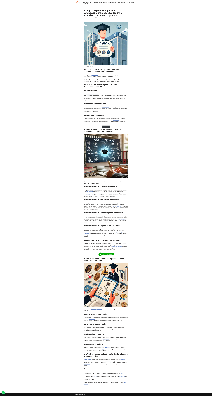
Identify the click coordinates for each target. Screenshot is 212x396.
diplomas (95, 181)
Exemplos (123, 2)
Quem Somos (85, 3)
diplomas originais (105, 107)
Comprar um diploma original (90, 371)
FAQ (127, 2)
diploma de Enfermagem (117, 246)
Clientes (87, 2)
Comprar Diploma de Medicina (96, 2)
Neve (76, 394)
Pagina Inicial (131, 2)
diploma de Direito (89, 191)
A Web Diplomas (87, 359)
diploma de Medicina (117, 206)
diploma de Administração (121, 219)
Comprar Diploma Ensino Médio (109, 2)
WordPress (83, 394)
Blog (84, 2)
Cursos (118, 2)
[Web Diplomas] (78, 3)
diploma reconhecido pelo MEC (92, 94)
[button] (3, 392)
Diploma (87, 17)
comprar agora (106, 126)
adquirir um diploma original (96, 309)
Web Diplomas (94, 79)
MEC (103, 349)
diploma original (95, 75)
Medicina (95, 376)
